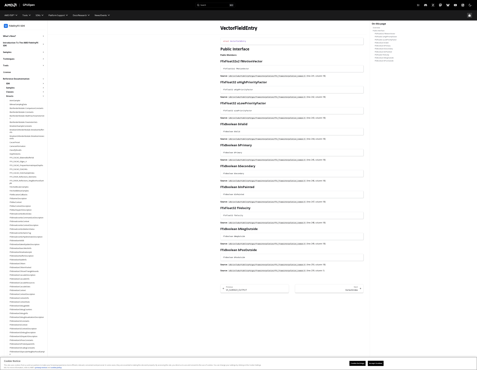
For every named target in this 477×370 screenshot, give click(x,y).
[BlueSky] (447, 5)
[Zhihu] (418, 5)
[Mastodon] (440, 5)
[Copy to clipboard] (360, 41)
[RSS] (462, 5)
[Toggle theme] (470, 5)
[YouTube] (455, 5)
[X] (425, 5)
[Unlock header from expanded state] (469, 15)
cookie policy (56, 367)
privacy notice (41, 367)
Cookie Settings (357, 363)
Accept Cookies (375, 363)
